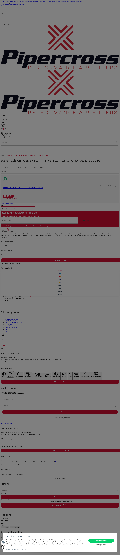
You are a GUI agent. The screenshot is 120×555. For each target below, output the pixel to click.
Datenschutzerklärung (21, 549)
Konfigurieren (101, 545)
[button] (3, 547)
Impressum (9, 549)
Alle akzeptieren (101, 540)
